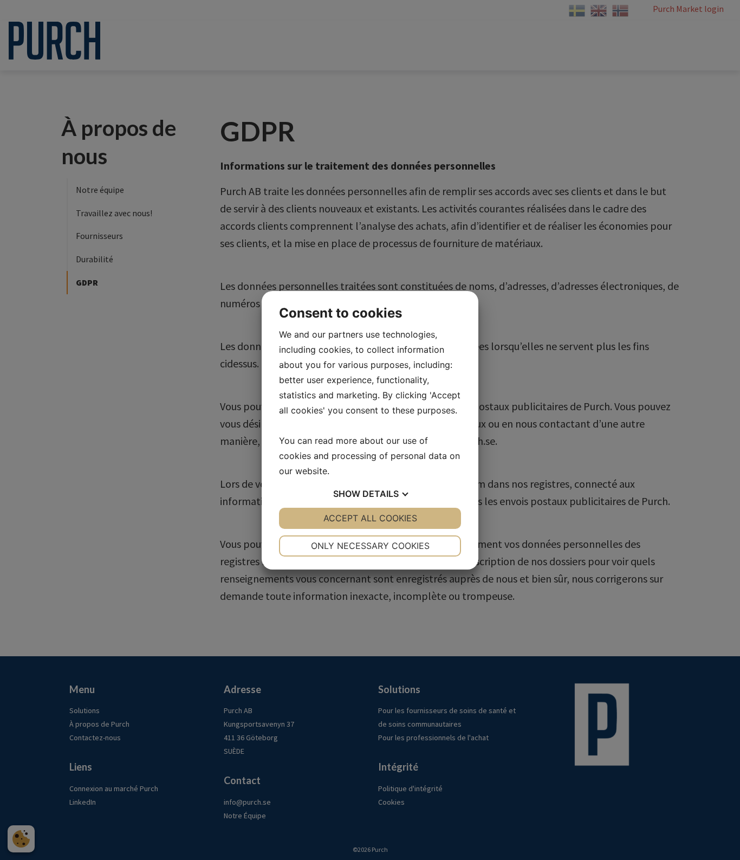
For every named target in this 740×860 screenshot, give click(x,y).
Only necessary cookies (370, 545)
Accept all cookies (370, 518)
